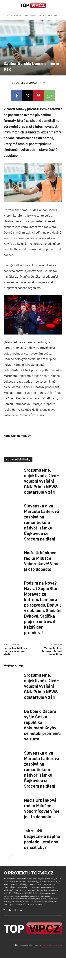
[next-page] (12, 858)
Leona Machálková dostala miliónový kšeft (15, 651)
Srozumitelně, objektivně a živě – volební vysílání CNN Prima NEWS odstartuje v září (41, 481)
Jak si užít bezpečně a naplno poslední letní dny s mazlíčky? (42, 839)
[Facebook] (16, 95)
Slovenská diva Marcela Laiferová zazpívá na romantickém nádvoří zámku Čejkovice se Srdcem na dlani (41, 522)
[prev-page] (6, 858)
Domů (6, 15)
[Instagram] (10, 910)
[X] (27, 95)
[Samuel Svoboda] (8, 82)
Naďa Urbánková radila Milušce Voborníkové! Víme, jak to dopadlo (42, 561)
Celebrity (17, 15)
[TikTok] (15, 910)
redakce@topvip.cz (52, 944)
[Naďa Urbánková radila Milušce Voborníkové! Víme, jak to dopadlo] (12, 556)
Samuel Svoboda (26, 83)
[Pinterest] (38, 95)
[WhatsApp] (49, 95)
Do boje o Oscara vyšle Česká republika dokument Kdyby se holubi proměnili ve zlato (42, 725)
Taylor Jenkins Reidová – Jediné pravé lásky (51, 651)
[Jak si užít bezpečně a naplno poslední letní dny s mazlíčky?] (12, 834)
